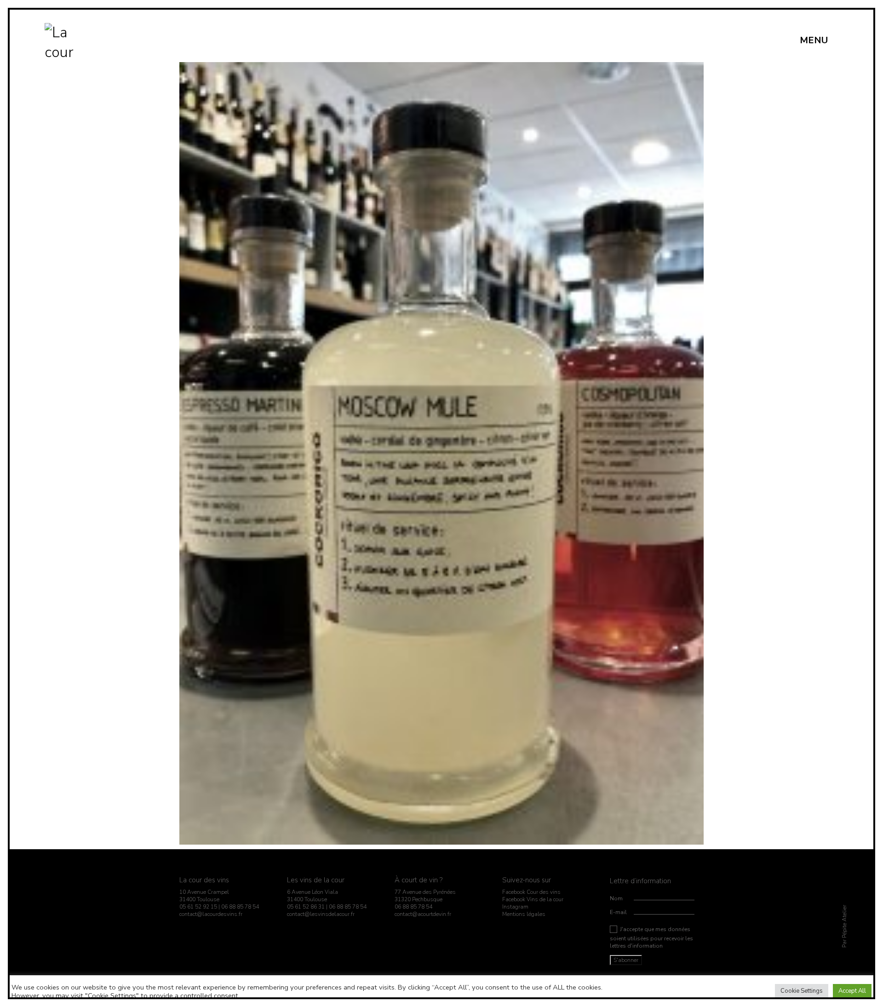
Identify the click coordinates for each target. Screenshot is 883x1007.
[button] (819, 40)
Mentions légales (523, 914)
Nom (616, 898)
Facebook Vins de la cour (532, 899)
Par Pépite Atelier (844, 926)
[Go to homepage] (62, 40)
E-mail (618, 912)
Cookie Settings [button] (801, 991)
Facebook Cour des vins (531, 892)
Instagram (515, 906)
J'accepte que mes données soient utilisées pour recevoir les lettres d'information (651, 937)
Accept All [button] (852, 991)
